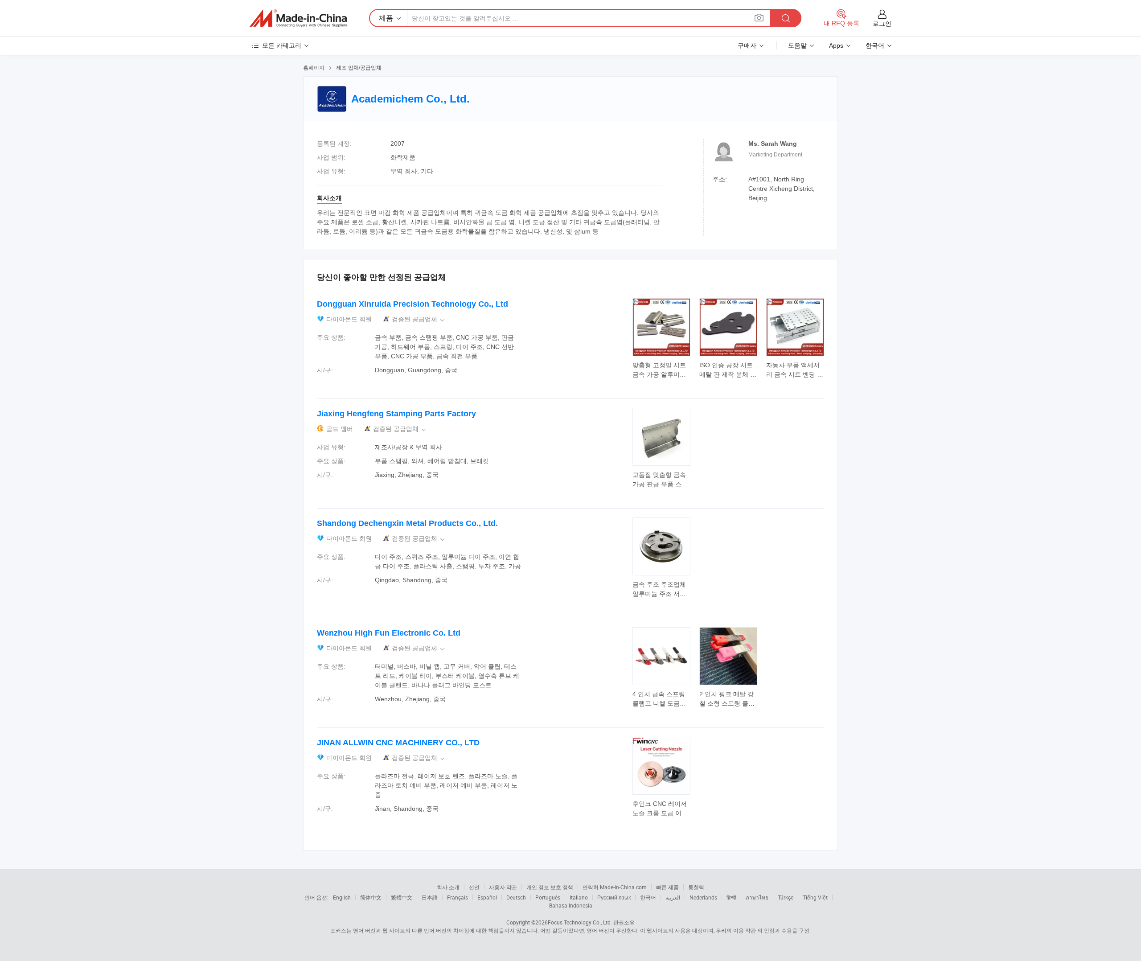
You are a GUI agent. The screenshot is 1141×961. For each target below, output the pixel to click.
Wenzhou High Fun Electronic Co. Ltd (388, 632)
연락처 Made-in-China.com (615, 887)
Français (457, 897)
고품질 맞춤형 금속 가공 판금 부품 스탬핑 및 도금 (660, 484)
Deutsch (516, 897)
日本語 (430, 897)
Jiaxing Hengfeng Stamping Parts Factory (396, 413)
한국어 (648, 897)
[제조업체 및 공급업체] (298, 18)
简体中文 (371, 897)
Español (487, 897)
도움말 (797, 45)
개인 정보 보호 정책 (549, 887)
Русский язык (614, 897)
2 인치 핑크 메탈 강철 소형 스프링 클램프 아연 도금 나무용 (727, 703)
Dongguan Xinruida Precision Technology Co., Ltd (412, 304)
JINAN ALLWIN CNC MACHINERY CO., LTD (398, 742)
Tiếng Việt (815, 897)
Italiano (579, 897)
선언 (474, 887)
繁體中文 (401, 897)
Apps (836, 45)
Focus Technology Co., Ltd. (580, 922)
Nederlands (703, 897)
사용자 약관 (503, 887)
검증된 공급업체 (419, 319)
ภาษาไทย (757, 897)
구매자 (747, 45)
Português (547, 897)
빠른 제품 (667, 887)
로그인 (882, 23)
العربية (672, 897)
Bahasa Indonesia (570, 905)
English (342, 897)
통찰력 (696, 887)
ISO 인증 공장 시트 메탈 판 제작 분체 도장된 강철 (727, 374)
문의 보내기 (662, 369)
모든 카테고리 (281, 45)
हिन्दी (731, 897)
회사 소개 (448, 887)
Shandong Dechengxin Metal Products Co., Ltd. (407, 523)
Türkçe (785, 897)
